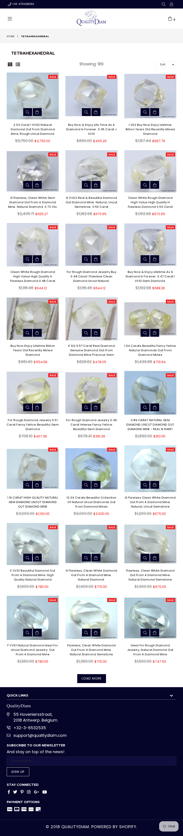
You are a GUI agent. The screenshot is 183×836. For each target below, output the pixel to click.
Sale (53, 77)
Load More (92, 678)
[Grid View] (10, 64)
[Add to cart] (37, 112)
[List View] (18, 64)
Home (11, 36)
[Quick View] (27, 112)
